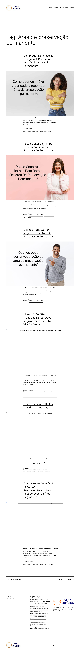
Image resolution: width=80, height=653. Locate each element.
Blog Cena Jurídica (36, 129)
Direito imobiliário (35, 390)
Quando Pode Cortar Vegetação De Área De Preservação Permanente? (39, 233)
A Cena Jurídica (64, 7)
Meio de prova (32, 616)
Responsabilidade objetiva (34, 624)
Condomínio (32, 603)
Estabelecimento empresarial (42, 608)
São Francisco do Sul (48, 391)
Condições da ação (44, 601)
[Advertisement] (40, 24)
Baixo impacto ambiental (49, 215)
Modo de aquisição (39, 616)
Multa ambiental (46, 616)
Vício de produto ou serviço (45, 628)
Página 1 (60, 579)
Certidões (37, 599)
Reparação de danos (32, 565)
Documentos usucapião (33, 608)
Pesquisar (8, 596)
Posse (32, 619)
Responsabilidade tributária (42, 624)
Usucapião (56, 7)
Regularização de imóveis (45, 620)
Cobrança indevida (45, 599)
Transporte (41, 625)
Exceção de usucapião (34, 609)
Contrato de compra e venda (41, 603)
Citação (41, 599)
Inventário (44, 613)
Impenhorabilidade (34, 611)
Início (50, 7)
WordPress (71, 645)
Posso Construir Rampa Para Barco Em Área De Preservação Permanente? (39, 147)
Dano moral (32, 606)
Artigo (46, 597)
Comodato (31, 601)
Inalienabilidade (41, 611)
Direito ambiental (43, 129)
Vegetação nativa (47, 131)
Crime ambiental (47, 471)
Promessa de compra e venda (40, 619)
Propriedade (32, 620)
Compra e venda (47, 564)
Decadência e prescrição (39, 606)
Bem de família (33, 599)
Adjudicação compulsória (35, 596)
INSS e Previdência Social (35, 613)
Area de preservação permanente (36, 131)
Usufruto (39, 628)
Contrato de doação (34, 604)
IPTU (47, 613)
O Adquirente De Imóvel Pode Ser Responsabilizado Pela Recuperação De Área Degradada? (38, 490)
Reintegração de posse (33, 622)
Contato (72, 7)
